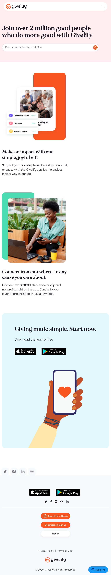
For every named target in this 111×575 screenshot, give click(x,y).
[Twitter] (4, 471)
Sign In (55, 533)
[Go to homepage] (53, 6)
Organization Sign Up (55, 525)
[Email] (31, 471)
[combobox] (50, 47)
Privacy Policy (46, 550)
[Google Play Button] (68, 492)
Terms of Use (64, 550)
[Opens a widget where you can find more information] (98, 570)
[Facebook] (13, 471)
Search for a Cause (58, 516)
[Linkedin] (22, 471)
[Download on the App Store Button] (41, 492)
